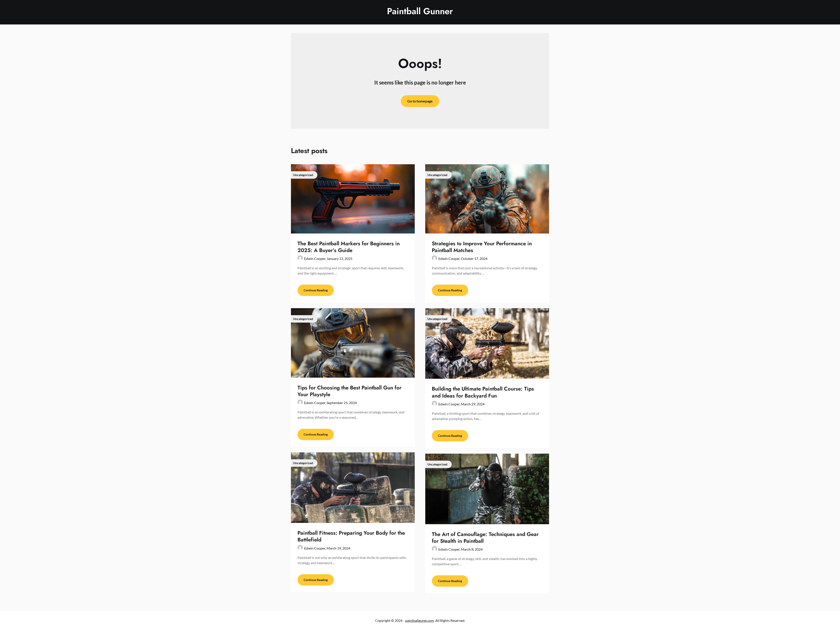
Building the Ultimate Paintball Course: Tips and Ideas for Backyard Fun (483, 392)
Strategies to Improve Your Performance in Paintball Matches (482, 247)
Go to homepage (420, 101)
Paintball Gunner (420, 11)
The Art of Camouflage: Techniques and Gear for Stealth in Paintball (485, 537)
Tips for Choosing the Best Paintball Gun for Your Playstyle (349, 391)
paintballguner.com (419, 620)
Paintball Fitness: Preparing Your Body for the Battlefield (351, 536)
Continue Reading (316, 290)
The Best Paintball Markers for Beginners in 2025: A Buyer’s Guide (349, 247)
